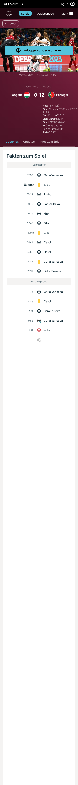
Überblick (12, 141)
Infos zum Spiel (50, 141)
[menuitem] (25, 13)
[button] (66, 13)
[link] (25, 13)
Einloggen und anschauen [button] (42, 50)
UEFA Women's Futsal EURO (9, 13)
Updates (29, 141)
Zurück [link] (12, 23)
